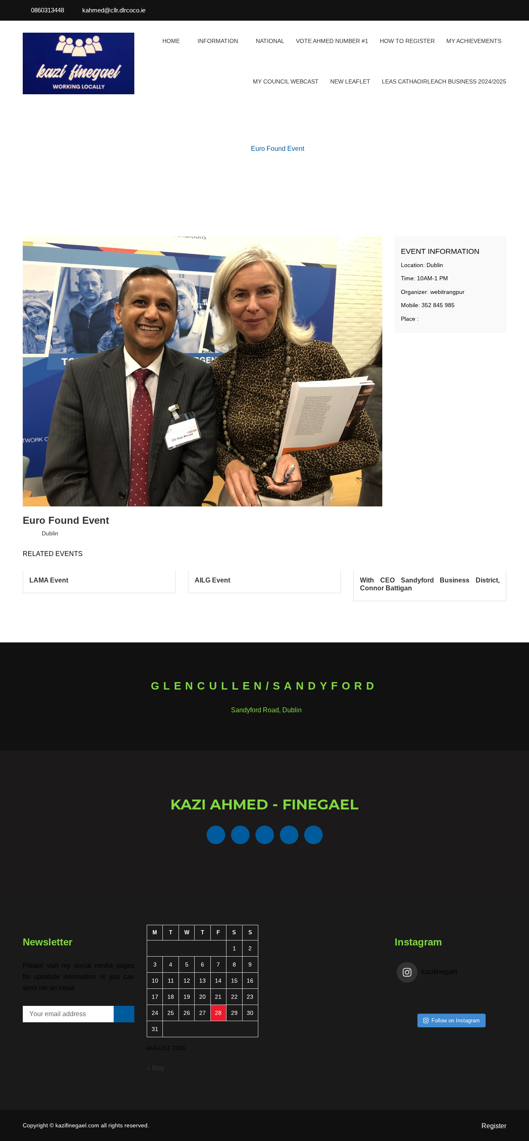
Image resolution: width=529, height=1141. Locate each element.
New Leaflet (350, 81)
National (270, 41)
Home (171, 41)
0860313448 (47, 10)
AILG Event (212, 580)
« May (155, 1068)
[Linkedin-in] (481, 10)
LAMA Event (48, 580)
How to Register (407, 41)
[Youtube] (492, 10)
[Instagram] (503, 10)
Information (218, 41)
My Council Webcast (286, 81)
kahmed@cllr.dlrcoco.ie (113, 10)
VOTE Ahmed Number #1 (332, 41)
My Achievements (473, 41)
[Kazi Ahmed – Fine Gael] (78, 63)
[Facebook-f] (459, 10)
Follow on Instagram (455, 1020)
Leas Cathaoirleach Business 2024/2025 (444, 81)
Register (493, 1125)
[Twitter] (470, 10)
